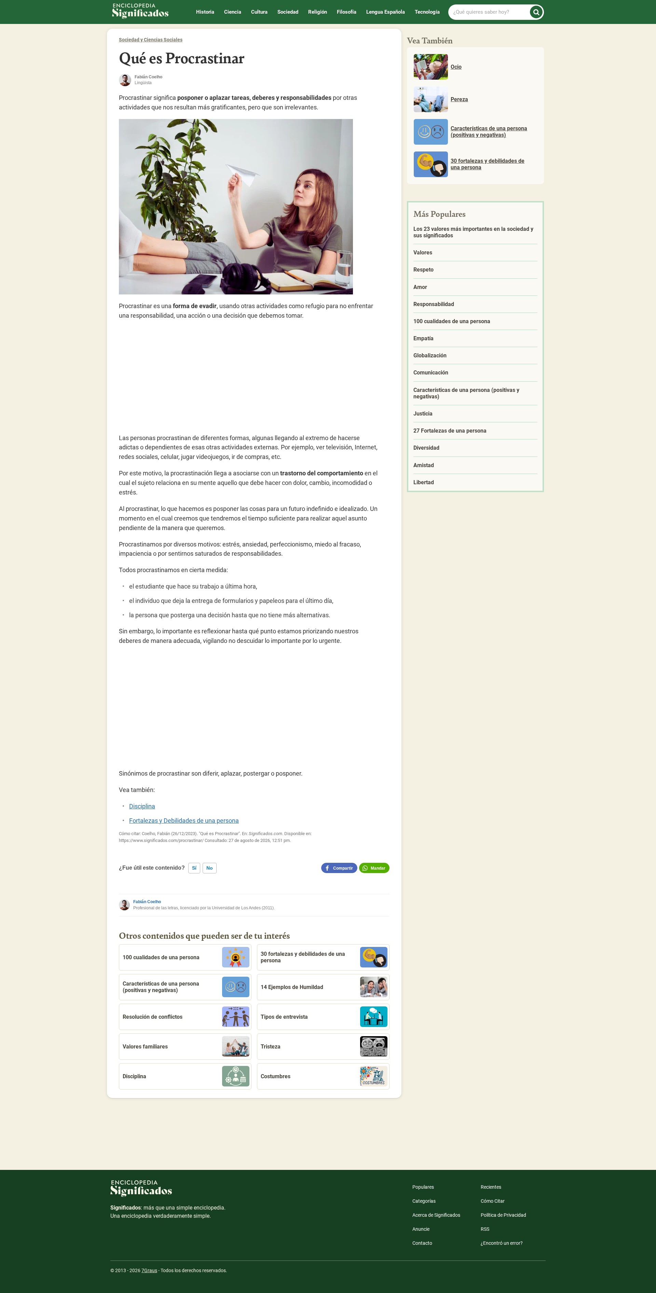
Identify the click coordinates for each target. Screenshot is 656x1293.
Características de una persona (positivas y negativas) (161, 986)
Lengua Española (385, 12)
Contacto (422, 1243)
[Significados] (168, 1192)
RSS (485, 1229)
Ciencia (232, 12)
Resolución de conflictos (152, 1017)
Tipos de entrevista (284, 1017)
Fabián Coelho (147, 901)
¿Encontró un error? (502, 1243)
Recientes (491, 1187)
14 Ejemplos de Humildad (292, 987)
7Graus (149, 1270)
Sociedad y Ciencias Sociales (150, 39)
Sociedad (287, 12)
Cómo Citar (493, 1201)
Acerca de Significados (436, 1215)
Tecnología (427, 12)
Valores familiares (145, 1046)
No (209, 868)
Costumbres (275, 1076)
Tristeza (271, 1046)
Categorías (424, 1201)
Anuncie (420, 1229)
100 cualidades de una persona (161, 957)
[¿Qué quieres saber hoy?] (536, 12)
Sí (194, 868)
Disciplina (142, 806)
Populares (423, 1187)
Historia (205, 12)
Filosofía (346, 12)
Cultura (259, 12)
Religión (317, 12)
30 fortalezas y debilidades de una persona (303, 957)
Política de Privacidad (503, 1215)
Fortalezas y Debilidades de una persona (184, 820)
